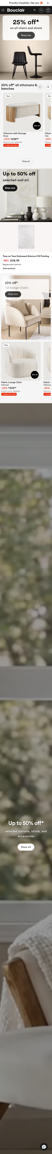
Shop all (26, 161)
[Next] (48, 87)
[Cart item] (48, 10)
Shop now (26, 35)
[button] (44, 1147)
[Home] (16, 10)
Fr (35, 10)
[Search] (41, 10)
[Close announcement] (48, 3)
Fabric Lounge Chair (11, 382)
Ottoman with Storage (14, 133)
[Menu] (3, 10)
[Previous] (40, 87)
